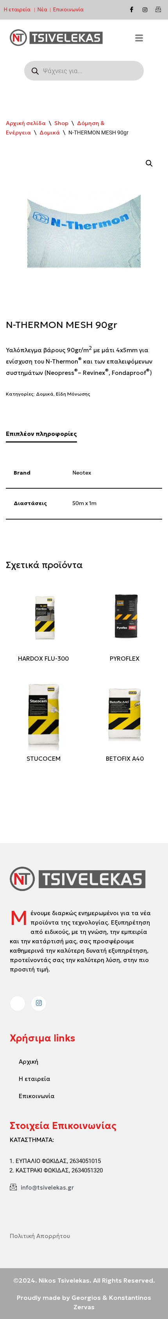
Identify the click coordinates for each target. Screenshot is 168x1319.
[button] (149, 163)
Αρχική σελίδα (26, 123)
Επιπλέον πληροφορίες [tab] (41, 433)
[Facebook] (132, 10)
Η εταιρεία (17, 9)
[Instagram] (145, 10)
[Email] (158, 10)
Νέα (42, 9)
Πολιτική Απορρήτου (40, 1236)
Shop (61, 123)
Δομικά (49, 132)
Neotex (81, 473)
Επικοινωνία (68, 9)
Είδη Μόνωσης (73, 394)
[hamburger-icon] (139, 39)
